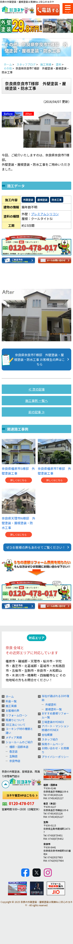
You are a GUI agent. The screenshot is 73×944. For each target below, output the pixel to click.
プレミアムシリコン (45, 214)
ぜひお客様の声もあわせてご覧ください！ (35, 547)
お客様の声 (12, 711)
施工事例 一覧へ (36, 400)
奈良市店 (14, 761)
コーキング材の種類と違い (19, 731)
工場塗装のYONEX (53, 722)
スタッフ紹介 (50, 739)
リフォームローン (16, 715)
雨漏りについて (15, 720)
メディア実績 (14, 737)
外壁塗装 (28, 200)
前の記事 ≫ (36, 412)
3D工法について (16, 725)
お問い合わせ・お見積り (55, 750)
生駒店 (13, 756)
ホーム (10, 696)
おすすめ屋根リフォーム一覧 (55, 715)
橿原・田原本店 (18, 747)
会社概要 (47, 735)
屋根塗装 (42, 200)
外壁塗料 (50, 704)
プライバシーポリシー (55, 757)
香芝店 (13, 751)
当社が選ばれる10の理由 (55, 698)
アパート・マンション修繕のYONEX (55, 728)
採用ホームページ (52, 744)
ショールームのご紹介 (19, 742)
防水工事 (57, 200)
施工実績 (11, 706)
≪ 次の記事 (36, 389)
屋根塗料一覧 (53, 709)
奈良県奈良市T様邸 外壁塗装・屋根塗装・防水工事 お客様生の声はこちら (39, 359)
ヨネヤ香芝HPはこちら (20, 795)
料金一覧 (11, 701)
